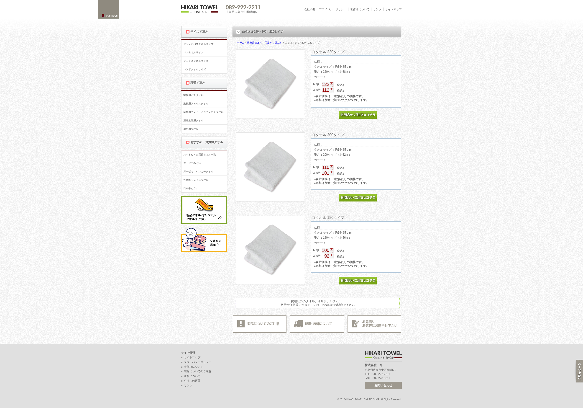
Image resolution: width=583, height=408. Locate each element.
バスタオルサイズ (193, 52)
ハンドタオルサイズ (194, 69)
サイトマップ (393, 9)
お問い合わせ (383, 385)
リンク (377, 9)
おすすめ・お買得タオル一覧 (199, 154)
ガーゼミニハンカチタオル (198, 171)
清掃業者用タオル (193, 120)
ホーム (240, 42)
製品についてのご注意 (197, 371)
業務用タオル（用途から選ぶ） (264, 42)
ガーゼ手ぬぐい (192, 163)
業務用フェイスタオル (195, 103)
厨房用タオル (190, 128)
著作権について (359, 9)
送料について (192, 376)
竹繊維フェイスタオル (195, 179)
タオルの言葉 (192, 380)
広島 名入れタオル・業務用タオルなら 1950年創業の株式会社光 (201, 9)
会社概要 (309, 9)
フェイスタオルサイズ (195, 60)
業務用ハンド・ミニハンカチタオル (203, 112)
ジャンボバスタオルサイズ (198, 44)
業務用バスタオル (193, 95)
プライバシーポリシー (332, 9)
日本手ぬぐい (190, 188)
